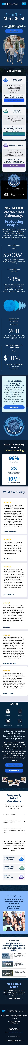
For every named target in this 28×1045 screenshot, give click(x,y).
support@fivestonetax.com (16, 1032)
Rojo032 (19, 1036)
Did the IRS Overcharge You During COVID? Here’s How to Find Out (20, 955)
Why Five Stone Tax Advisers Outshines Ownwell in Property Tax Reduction (19, 963)
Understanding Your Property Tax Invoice (19, 972)
